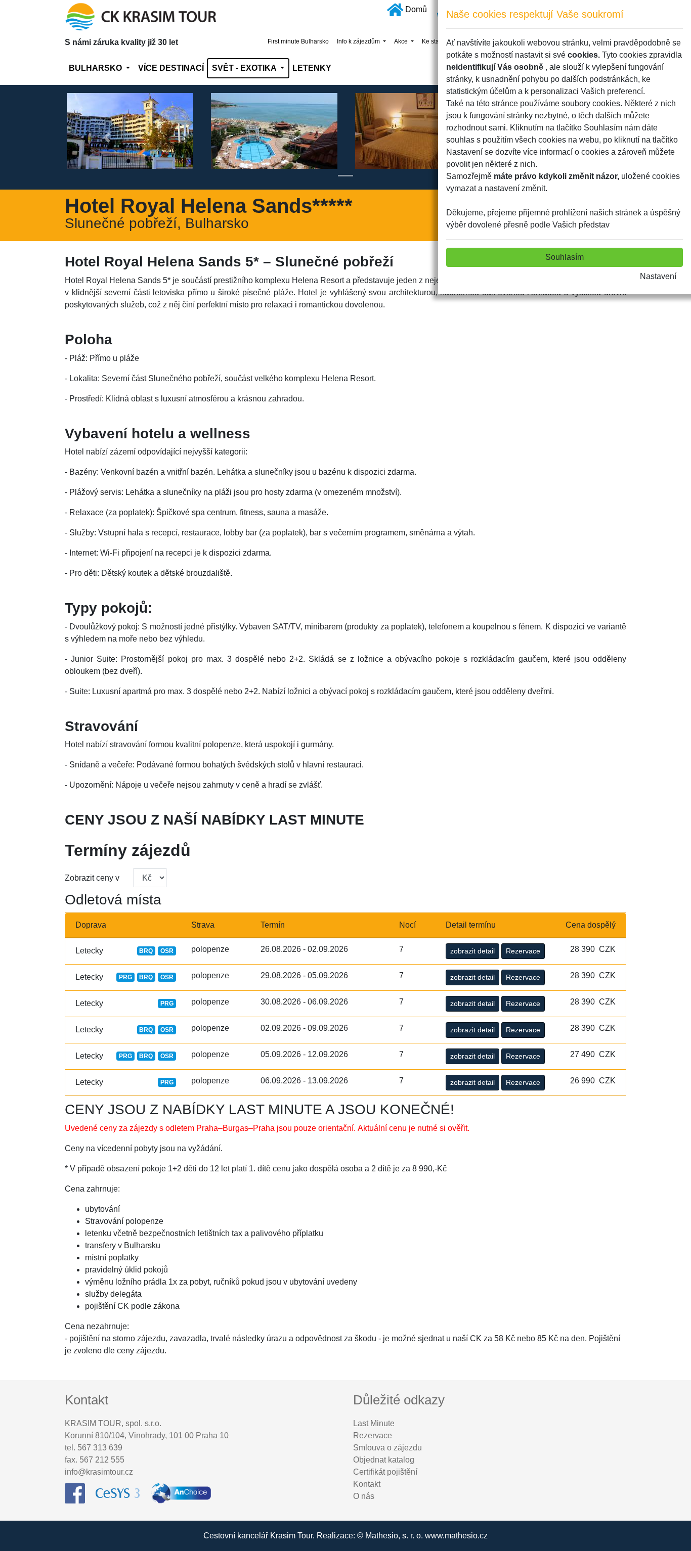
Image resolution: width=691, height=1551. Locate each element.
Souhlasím (564, 257)
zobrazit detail (472, 951)
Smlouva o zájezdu (387, 1447)
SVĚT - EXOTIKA (245, 68)
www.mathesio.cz (456, 1535)
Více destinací (171, 68)
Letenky (311, 68)
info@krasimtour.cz (99, 1472)
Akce (401, 41)
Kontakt (366, 1484)
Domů (416, 9)
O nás (363, 1496)
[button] (107, 137)
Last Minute (374, 1423)
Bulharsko (96, 68)
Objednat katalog (383, 1459)
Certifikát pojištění (385, 1472)
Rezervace (523, 951)
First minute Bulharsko (298, 41)
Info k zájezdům (359, 41)
